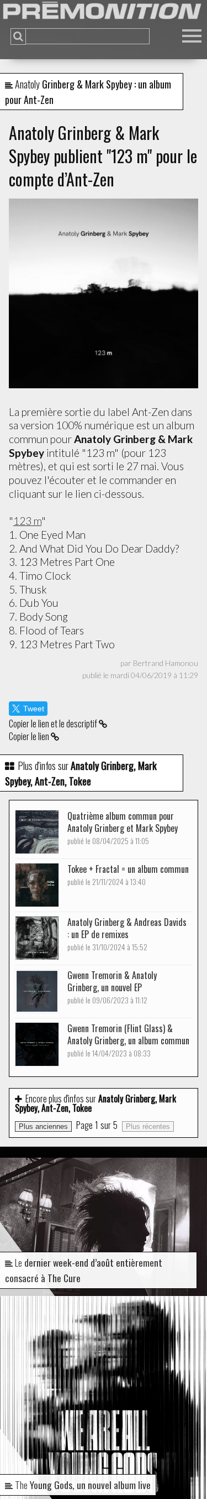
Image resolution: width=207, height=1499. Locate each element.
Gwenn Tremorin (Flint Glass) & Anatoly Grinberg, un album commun (128, 1040)
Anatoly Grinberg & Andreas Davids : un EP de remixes (127, 934)
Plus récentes (148, 1126)
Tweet (33, 708)
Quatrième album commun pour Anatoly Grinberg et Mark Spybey (122, 827)
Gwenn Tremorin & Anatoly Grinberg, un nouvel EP (112, 987)
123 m (27, 520)
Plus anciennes (43, 1126)
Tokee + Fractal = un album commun (128, 874)
